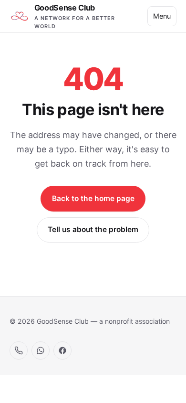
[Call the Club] (19, 350)
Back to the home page (93, 198)
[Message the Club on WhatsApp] (40, 350)
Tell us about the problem (93, 229)
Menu (162, 16)
